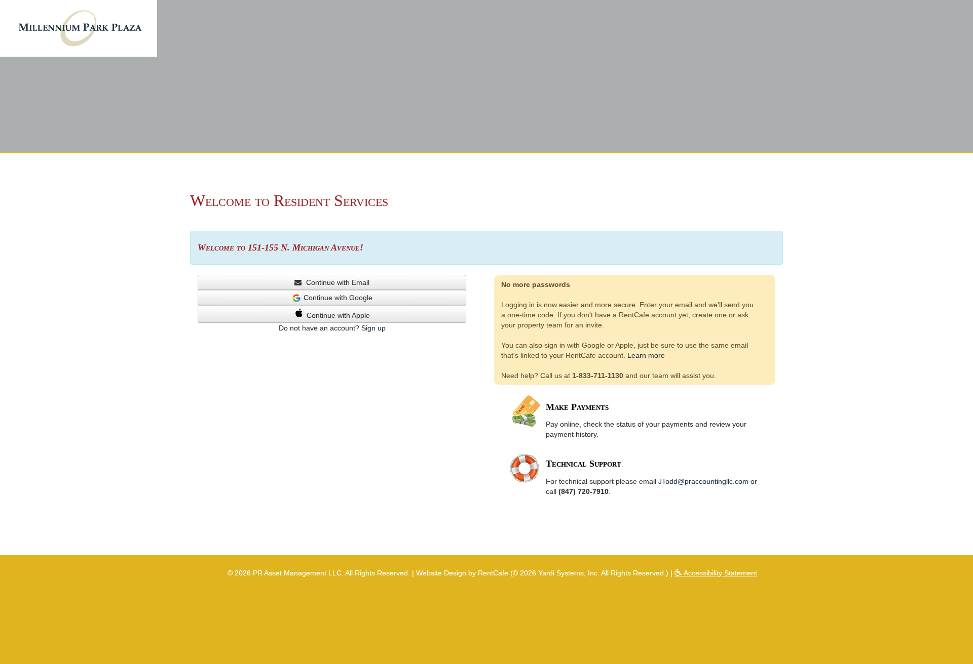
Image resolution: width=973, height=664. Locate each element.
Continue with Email (336, 282)
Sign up (373, 328)
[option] (486, 76)
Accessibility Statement (719, 573)
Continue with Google (338, 298)
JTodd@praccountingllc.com (703, 481)
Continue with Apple (338, 315)
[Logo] (80, 28)
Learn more (646, 355)
